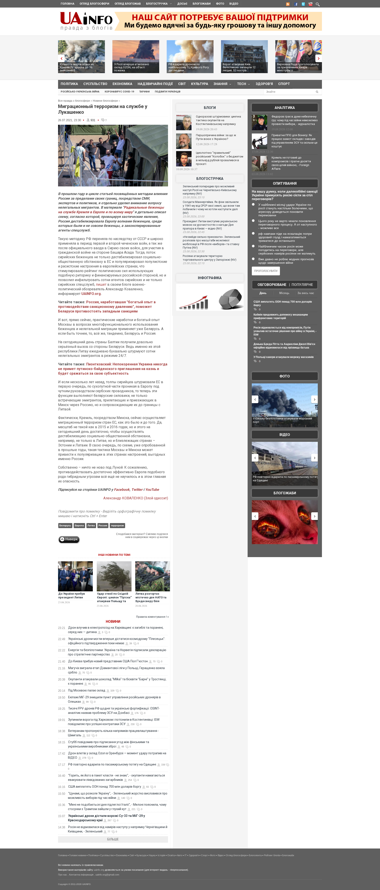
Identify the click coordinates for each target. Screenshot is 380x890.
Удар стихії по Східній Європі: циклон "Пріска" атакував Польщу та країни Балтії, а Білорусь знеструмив (114, 601)
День (263, 293)
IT (186, 855)
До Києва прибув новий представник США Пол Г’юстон (108, 661)
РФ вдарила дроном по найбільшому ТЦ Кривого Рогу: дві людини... (188, 67)
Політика (69, 84)
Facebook (122, 489)
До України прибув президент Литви (71, 595)
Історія (161, 855)
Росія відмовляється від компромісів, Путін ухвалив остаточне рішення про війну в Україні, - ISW (285, 331)
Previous (60, 58)
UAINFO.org (91, 294)
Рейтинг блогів (272, 855)
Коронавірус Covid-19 (119, 91)
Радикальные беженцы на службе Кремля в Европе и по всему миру (111, 209)
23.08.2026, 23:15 (193, 197)
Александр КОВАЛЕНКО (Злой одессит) (135, 498)
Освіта (171, 855)
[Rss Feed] (287, 4)
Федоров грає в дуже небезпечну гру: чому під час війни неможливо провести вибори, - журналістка (295, 120)
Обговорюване (272, 285)
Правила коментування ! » (152, 616)
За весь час (306, 293)
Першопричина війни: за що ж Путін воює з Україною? (216, 137)
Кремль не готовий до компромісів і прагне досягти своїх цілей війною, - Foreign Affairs (291, 163)
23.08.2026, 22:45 (193, 232)
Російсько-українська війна (80, 91)
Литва (91, 525)
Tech (240, 85)
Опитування (285, 183)
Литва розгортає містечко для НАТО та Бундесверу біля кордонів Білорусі (150, 599)
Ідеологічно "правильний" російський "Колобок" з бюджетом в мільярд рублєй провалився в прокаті (219, 158)
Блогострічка (155, 4)
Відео (233, 3)
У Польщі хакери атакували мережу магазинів (284, 357)
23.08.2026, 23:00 (193, 216)
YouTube (152, 489)
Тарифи (144, 91)
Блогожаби (202, 3)
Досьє (182, 3)
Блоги (210, 108)
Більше (113, 839)
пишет (101, 284)
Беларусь (65, 525)
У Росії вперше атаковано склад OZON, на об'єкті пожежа (131, 67)
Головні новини (77, 855)
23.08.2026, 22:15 (193, 263)
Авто (179, 855)
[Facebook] (294, 4)
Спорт (284, 84)
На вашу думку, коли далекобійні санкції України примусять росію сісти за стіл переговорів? (285, 195)
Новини (113, 621)
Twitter (137, 489)
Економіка (122, 84)
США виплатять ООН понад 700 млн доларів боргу (104, 786)
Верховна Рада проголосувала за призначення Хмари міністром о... (298, 67)
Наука (152, 855)
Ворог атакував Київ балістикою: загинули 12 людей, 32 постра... (239, 67)
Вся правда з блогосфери (74, 100)
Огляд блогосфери (94, 3)
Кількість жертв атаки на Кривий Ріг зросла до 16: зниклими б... (77, 67)
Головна (67, 3)
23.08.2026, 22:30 (193, 251)
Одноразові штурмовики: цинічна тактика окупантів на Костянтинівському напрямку (218, 120)
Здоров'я (264, 84)
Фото (220, 3)
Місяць (284, 293)
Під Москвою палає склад (86, 690)
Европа (79, 525)
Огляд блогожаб (128, 3)
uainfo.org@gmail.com (107, 874)
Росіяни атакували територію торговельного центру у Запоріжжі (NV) (209, 257)
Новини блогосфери (105, 100)
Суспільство (95, 84)
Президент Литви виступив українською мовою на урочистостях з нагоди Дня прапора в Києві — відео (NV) (210, 225)
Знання (219, 85)
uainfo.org (99, 869)
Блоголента (255, 855)
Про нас (62, 874)
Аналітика (285, 108)
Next (319, 58)
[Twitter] (302, 4)
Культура (199, 84)
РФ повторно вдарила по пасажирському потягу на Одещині (112, 764)
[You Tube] (309, 4)
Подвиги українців (167, 91)
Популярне (302, 285)
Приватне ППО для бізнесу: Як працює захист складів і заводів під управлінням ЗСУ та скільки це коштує (294, 141)
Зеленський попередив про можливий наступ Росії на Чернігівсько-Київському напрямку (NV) (210, 190)
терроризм (117, 525)
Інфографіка (210, 278)
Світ (182, 84)
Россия (103, 525)
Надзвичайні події (155, 84)
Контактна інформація (81, 874)
